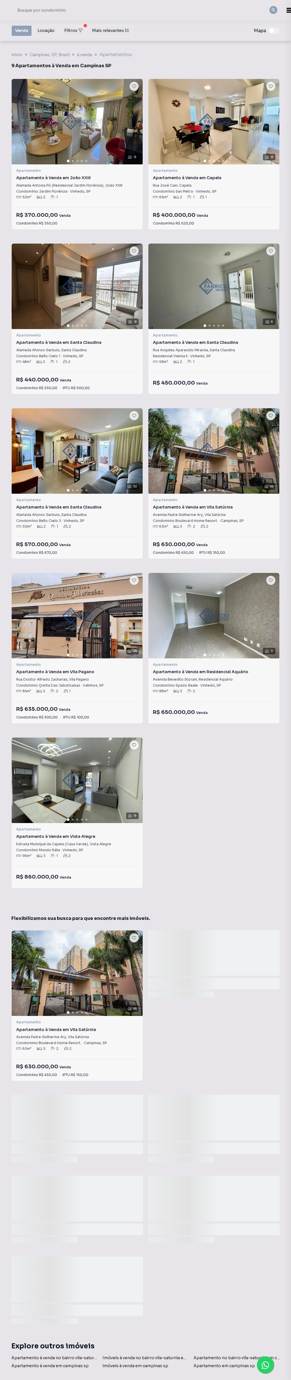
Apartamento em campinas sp (224, 1365)
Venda (21, 30)
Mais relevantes (108, 30)
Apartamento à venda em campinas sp (50, 1365)
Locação (46, 30)
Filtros (70, 30)
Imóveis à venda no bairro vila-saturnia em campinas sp (158, 1357)
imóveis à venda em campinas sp (135, 1365)
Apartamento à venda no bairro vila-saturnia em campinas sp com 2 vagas (85, 1357)
